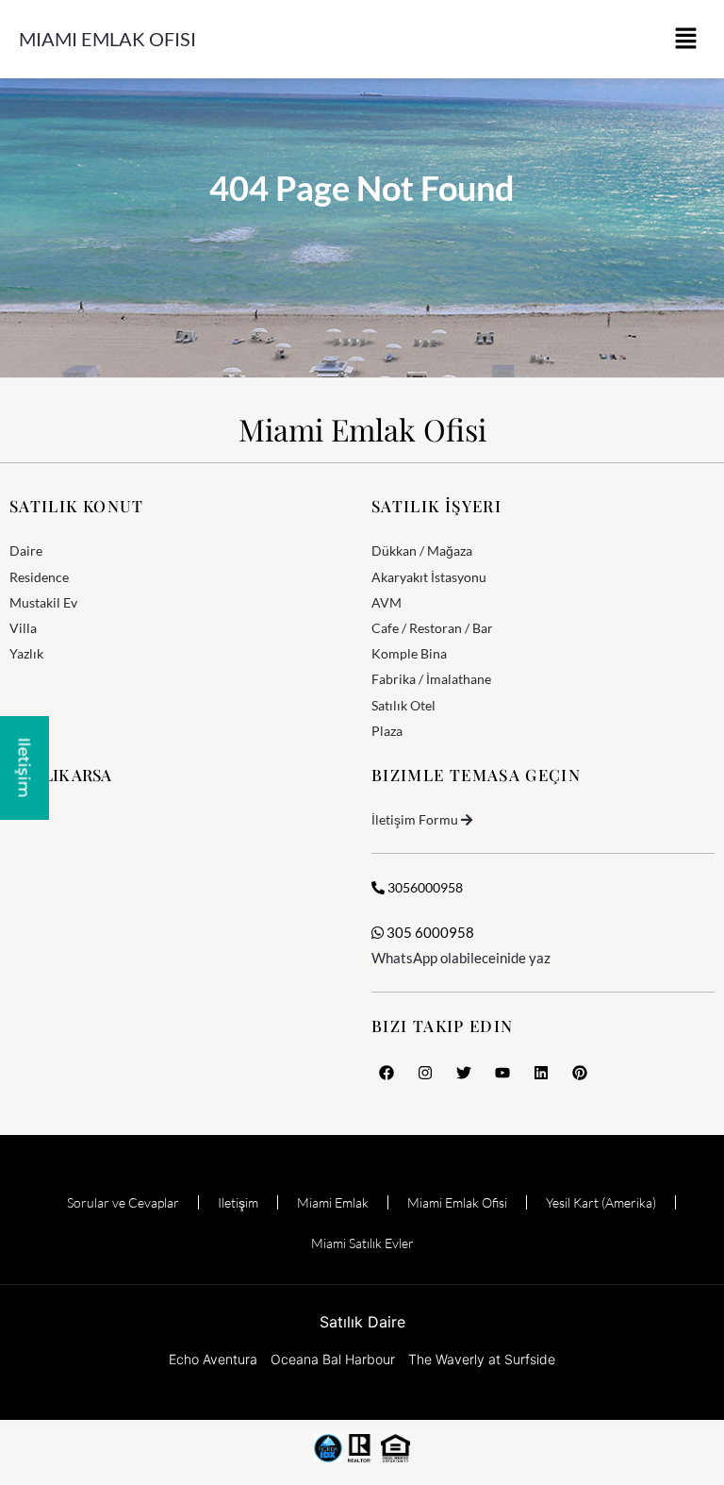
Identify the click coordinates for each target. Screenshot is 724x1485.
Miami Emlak (333, 1202)
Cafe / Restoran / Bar (432, 628)
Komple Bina (409, 653)
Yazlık (26, 653)
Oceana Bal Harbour (333, 1359)
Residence (39, 577)
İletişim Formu (414, 819)
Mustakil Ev (43, 602)
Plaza (387, 731)
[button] (686, 39)
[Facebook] (386, 1073)
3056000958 (424, 887)
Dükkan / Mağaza (421, 550)
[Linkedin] (541, 1073)
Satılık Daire (362, 1321)
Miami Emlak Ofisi (107, 38)
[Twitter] (464, 1073)
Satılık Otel (403, 705)
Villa (23, 628)
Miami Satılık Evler (362, 1243)
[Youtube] (502, 1073)
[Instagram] (425, 1073)
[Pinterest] (580, 1073)
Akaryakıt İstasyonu (428, 577)
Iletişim (238, 1202)
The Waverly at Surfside (481, 1359)
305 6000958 (429, 932)
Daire (25, 550)
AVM (386, 602)
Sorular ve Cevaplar (123, 1202)
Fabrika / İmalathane (431, 679)
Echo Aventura (213, 1359)
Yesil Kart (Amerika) (601, 1202)
